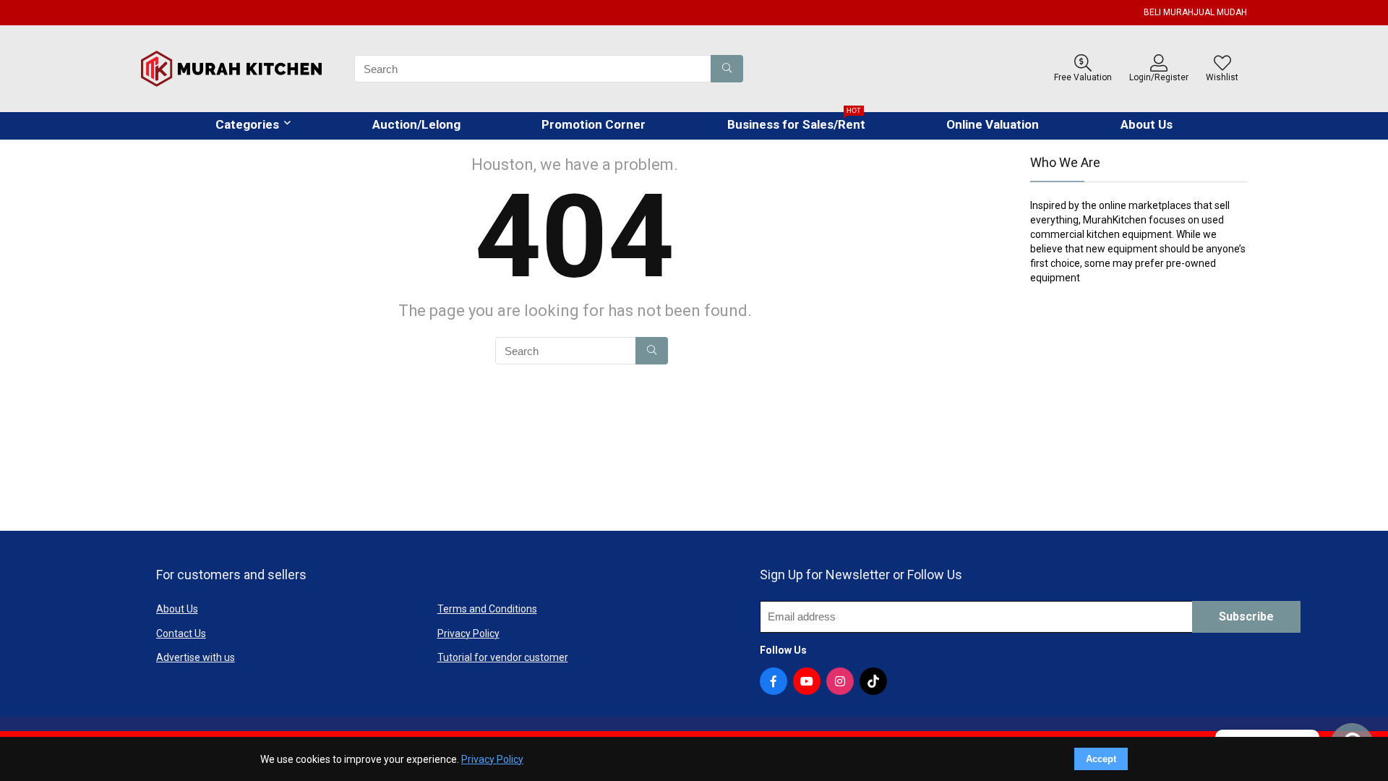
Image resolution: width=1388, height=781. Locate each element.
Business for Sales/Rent (796, 122)
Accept (1101, 759)
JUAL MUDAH (1220, 12)
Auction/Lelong (416, 124)
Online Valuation (992, 124)
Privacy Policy (468, 633)
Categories (247, 124)
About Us (1147, 124)
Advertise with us (195, 657)
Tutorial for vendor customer (502, 657)
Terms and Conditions (487, 609)
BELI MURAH (1169, 12)
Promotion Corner (593, 124)
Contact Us (181, 633)
